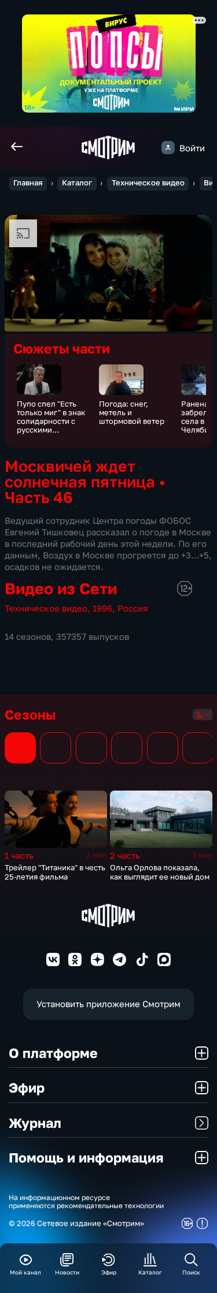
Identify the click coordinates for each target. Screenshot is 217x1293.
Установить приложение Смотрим (108, 1003)
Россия (132, 608)
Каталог (77, 182)
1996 (102, 608)
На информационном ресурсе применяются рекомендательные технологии (86, 1202)
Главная (27, 182)
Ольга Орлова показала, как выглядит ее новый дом (159, 872)
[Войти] (168, 147)
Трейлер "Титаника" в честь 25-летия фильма (55, 872)
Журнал (35, 1123)
